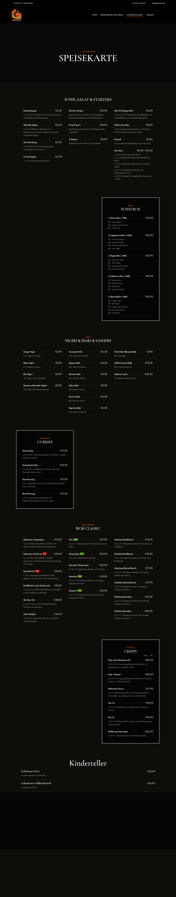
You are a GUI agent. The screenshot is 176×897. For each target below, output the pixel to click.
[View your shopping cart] (164, 15)
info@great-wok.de (158, 3)
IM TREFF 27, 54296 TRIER (23, 3)
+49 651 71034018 (138, 3)
